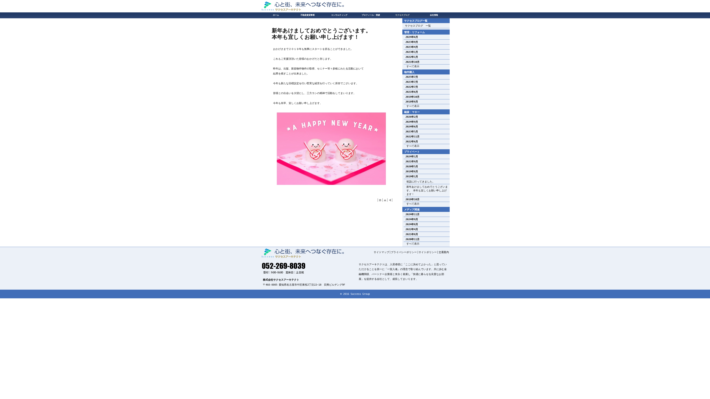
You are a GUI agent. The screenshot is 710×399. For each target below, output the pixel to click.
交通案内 (444, 252)
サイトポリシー (428, 252)
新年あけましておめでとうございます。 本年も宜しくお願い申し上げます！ (427, 190)
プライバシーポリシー (404, 252)
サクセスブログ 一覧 (418, 25)
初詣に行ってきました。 (420, 181)
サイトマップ (381, 252)
